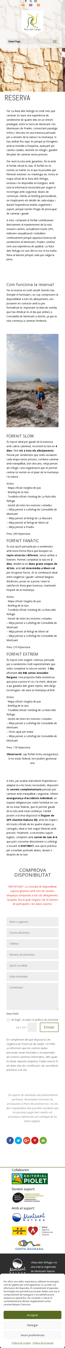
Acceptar (32, 1315)
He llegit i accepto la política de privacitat (34, 1019)
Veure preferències (33, 1335)
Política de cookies (21, 1343)
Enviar (49, 1027)
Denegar (32, 1325)
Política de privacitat (43, 1343)
